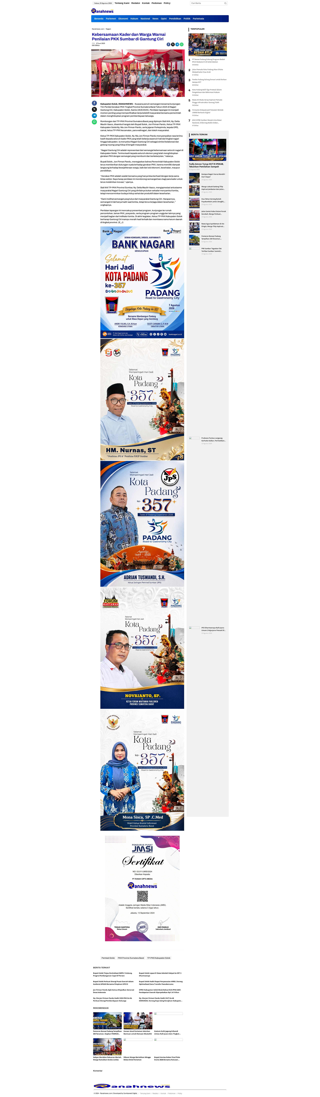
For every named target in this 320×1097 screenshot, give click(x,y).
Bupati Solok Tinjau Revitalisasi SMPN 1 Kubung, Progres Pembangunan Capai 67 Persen (112, 974)
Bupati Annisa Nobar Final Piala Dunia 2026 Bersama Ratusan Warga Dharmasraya (167, 1058)
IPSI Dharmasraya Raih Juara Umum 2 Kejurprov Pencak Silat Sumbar (214, 629)
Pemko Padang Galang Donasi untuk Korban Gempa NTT (209, 80)
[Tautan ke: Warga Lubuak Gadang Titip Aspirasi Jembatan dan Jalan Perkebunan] (194, 190)
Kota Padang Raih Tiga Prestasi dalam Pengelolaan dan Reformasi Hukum (207, 91)
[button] (225, 3)
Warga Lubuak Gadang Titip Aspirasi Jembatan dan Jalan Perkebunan (213, 187)
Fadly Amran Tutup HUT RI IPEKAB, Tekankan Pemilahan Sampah (206, 165)
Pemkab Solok (108, 958)
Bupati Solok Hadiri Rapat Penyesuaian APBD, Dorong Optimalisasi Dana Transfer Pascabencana (160, 982)
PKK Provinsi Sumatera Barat (131, 958)
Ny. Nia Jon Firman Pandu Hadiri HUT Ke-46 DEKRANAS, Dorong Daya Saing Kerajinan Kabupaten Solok (160, 999)
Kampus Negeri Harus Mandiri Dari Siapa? (213, 175)
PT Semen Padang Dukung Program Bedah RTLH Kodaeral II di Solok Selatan (208, 60)
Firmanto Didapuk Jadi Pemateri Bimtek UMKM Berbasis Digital (207, 111)
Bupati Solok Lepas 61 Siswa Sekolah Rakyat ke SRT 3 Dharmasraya (160, 974)
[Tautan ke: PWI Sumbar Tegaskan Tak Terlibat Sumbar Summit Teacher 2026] (194, 341)
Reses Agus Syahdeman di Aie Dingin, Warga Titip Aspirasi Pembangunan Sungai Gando (213, 225)
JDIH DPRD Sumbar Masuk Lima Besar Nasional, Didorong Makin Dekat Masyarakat (207, 121)
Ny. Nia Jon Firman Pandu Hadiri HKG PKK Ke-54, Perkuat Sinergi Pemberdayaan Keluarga (112, 999)
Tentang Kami (145, 1093)
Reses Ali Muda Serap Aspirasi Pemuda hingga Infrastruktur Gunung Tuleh (207, 101)
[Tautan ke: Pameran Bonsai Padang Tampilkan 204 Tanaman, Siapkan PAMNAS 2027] (194, 240)
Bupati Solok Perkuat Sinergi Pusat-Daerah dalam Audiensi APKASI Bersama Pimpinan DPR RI (113, 982)
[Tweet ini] (173, 44)
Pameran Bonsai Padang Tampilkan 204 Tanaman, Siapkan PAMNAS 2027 (107, 1032)
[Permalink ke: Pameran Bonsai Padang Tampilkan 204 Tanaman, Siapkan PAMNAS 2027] (107, 1021)
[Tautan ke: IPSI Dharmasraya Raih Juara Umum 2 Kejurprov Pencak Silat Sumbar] (194, 720)
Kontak (163, 1093)
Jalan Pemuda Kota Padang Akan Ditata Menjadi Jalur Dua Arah (207, 70)
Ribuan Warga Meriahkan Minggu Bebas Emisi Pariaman (137, 1058)
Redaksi (155, 1093)
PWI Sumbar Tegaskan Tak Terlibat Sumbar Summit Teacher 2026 (212, 249)
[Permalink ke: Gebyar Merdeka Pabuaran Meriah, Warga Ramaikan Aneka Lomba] (107, 1047)
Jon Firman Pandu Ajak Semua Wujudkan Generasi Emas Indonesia (113, 991)
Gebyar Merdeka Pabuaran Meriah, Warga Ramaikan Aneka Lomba (107, 1058)
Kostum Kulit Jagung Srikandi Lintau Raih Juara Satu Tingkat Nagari (166, 1032)
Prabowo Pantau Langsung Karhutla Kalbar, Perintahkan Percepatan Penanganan (213, 439)
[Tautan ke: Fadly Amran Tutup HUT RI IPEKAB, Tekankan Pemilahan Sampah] (207, 150)
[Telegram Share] (177, 44)
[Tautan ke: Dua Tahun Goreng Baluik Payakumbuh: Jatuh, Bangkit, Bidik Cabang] (194, 203)
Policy (180, 1093)
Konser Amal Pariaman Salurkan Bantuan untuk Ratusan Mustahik (138, 1032)
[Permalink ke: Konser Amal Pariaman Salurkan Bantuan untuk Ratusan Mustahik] (138, 1021)
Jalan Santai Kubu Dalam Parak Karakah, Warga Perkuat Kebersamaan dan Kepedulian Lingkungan (214, 212)
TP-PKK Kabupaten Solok (158, 958)
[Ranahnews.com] (102, 11)
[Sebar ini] (168, 44)
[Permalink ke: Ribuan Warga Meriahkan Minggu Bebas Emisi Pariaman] (138, 1047)
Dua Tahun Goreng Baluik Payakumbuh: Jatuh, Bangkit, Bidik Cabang (213, 200)
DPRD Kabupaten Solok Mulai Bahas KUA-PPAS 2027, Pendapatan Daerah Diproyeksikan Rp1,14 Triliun (160, 991)
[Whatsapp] (182, 44)
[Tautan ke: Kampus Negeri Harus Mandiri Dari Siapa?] (194, 178)
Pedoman (172, 1093)
